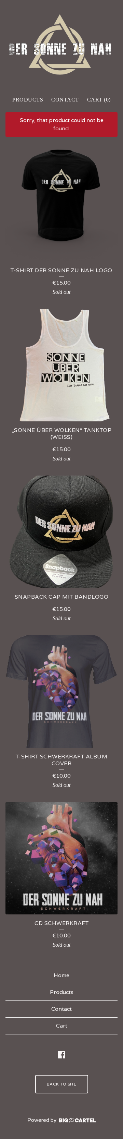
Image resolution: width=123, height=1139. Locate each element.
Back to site (62, 1084)
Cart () (99, 100)
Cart (61, 1025)
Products (27, 100)
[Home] (61, 45)
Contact (65, 100)
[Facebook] (61, 1054)
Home (61, 975)
